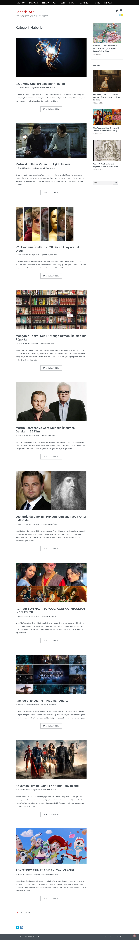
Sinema (71, 3)
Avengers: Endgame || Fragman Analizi (42, 700)
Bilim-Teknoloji (84, 3)
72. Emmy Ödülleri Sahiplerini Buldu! (41, 84)
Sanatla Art (25, 12)
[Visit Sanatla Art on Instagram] (121, 11)
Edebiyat (45, 3)
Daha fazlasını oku (51, 109)
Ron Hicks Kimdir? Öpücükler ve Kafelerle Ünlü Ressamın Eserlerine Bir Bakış (107, 97)
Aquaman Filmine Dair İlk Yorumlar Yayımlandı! (48, 786)
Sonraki (27, 912)
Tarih (55, 3)
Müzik (63, 3)
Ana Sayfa (21, 3)
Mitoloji (97, 3)
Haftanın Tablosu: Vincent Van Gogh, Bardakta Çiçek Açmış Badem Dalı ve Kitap (105, 48)
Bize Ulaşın (108, 3)
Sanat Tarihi (33, 3)
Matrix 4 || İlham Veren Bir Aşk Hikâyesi (43, 164)
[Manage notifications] (134, 935)
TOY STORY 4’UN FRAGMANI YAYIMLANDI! (45, 870)
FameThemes (105, 937)
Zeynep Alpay (45, 255)
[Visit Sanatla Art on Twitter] (117, 11)
